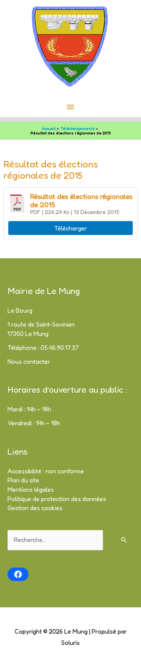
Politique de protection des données (57, 499)
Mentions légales (31, 489)
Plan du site (23, 480)
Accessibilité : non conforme (46, 471)
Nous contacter (29, 361)
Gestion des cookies (35, 508)
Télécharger (70, 228)
